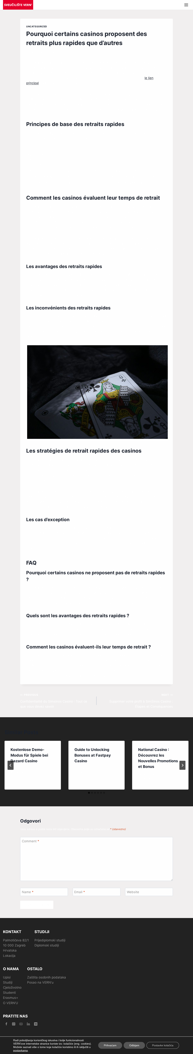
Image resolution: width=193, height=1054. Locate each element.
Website (133, 892)
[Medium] (35, 1024)
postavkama (20, 1050)
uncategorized (36, 26)
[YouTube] (21, 1024)
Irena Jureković (39, 51)
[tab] (89, 793)
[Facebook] (6, 1024)
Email (79, 892)
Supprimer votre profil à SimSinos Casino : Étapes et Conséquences (141, 700)
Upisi (7, 977)
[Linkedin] (28, 1024)
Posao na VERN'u (40, 982)
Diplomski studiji (46, 945)
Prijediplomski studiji (49, 940)
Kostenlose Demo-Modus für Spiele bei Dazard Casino (29, 755)
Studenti (9, 992)
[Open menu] (186, 5)
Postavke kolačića (162, 1045)
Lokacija (9, 956)
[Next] (182, 765)
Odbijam (134, 1045)
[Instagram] (13, 1024)
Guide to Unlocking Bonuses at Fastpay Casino (92, 755)
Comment (30, 841)
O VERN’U (10, 1003)
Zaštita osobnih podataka (46, 977)
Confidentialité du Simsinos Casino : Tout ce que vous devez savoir (53, 700)
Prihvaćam (110, 1045)
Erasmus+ (10, 998)
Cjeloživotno (12, 987)
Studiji (7, 982)
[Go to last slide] (11, 765)
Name (28, 892)
